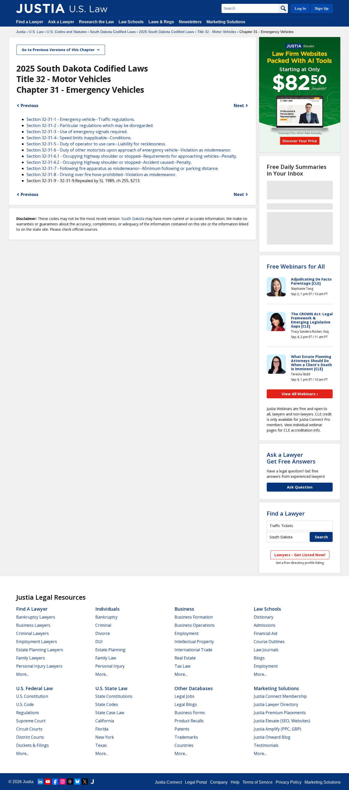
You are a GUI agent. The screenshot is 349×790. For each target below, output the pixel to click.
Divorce (102, 633)
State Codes (106, 704)
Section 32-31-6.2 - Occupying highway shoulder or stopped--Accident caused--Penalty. (109, 162)
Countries (184, 745)
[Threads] (70, 782)
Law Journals (266, 650)
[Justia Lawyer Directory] (92, 782)
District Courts (30, 737)
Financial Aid (265, 633)
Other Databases (194, 688)
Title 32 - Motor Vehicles (216, 32)
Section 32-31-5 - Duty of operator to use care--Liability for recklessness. (96, 144)
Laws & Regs (161, 22)
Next (239, 105)
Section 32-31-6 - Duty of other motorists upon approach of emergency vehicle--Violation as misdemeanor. (129, 150)
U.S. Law (36, 32)
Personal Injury (110, 666)
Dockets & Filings (32, 745)
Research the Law (96, 22)
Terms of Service (257, 782)
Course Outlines (269, 641)
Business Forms (190, 712)
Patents (182, 729)
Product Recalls (189, 721)
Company (219, 782)
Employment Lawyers (36, 641)
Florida (101, 729)
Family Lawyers (30, 658)
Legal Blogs (186, 704)
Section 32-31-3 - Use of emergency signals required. (77, 131)
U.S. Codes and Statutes (67, 32)
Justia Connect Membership (280, 696)
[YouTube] (48, 782)
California (104, 721)
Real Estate (185, 658)
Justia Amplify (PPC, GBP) (277, 729)
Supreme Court (30, 721)
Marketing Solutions (225, 22)
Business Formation (194, 617)
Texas (101, 745)
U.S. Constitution (32, 696)
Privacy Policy (288, 782)
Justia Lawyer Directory (276, 704)
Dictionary (263, 617)
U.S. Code (25, 704)
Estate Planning (110, 650)
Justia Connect (168, 782)
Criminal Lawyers (32, 633)
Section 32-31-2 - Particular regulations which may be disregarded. (90, 125)
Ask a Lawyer (61, 22)
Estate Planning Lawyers (39, 650)
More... (22, 674)
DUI (99, 641)
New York (104, 737)
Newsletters (190, 22)
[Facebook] (55, 782)
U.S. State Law (111, 688)
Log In (300, 8)
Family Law (105, 658)
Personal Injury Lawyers (39, 666)
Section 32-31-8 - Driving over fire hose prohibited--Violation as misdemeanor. (101, 174)
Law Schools (131, 22)
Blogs (259, 658)
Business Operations (195, 625)
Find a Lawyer (29, 22)
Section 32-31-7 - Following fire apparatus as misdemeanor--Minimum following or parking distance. (122, 168)
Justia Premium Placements (280, 712)
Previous (29, 105)
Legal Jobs (184, 696)
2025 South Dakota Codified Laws (166, 32)
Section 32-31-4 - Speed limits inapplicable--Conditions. (79, 138)
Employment (187, 633)
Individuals (107, 609)
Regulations (27, 712)
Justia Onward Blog (272, 737)
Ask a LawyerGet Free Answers (291, 458)
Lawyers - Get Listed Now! (299, 554)
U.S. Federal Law (34, 688)
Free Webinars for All (296, 266)
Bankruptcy (106, 617)
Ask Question (299, 487)
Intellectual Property (194, 641)
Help (235, 782)
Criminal (103, 625)
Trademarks (186, 737)
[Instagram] (63, 782)
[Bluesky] (77, 782)
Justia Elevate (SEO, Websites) (282, 721)
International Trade (193, 650)
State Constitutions (113, 696)
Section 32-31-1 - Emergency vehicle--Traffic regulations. (81, 119)
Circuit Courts (29, 729)
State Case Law (109, 712)
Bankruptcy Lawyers (35, 617)
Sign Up (322, 8)
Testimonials (266, 745)
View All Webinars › (300, 393)
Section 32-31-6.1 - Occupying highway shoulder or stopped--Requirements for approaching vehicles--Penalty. (132, 156)
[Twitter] (85, 782)
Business (184, 609)
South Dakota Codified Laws (113, 32)
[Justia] (40, 8)
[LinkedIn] (40, 782)
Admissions (264, 625)
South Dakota (132, 218)
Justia (21, 32)
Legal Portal (196, 782)
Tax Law (182, 666)
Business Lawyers (33, 625)
